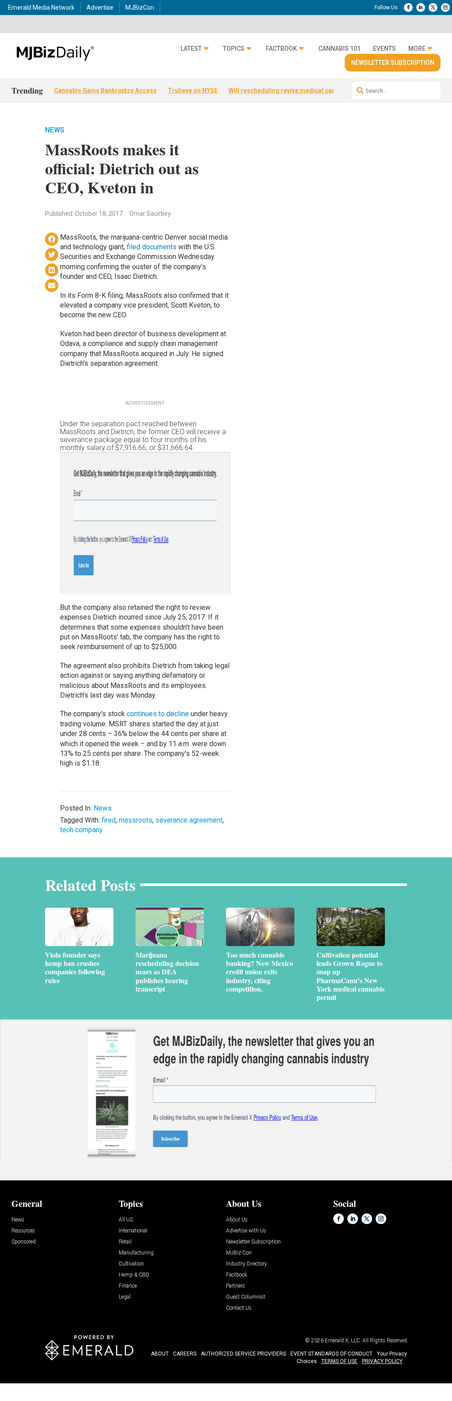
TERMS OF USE (339, 1361)
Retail (125, 1242)
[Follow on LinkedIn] (420, 7)
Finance (128, 1286)
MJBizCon (139, 7)
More (417, 48)
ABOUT (160, 1354)
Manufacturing (136, 1253)
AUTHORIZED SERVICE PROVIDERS (243, 1354)
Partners (235, 1286)
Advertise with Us (246, 1231)
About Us (237, 1220)
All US (126, 1220)
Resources (23, 1231)
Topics (234, 48)
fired (109, 820)
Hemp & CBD (134, 1275)
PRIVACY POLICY (382, 1361)
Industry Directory (246, 1264)
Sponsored (23, 1242)
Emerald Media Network (41, 7)
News (54, 130)
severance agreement (188, 820)
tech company (81, 830)
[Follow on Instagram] (445, 7)
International (133, 1231)
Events (384, 48)
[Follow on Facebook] (408, 7)
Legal (125, 1297)
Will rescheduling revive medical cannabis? (292, 90)
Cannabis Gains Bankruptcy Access (105, 90)
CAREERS (184, 1354)
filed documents (152, 247)
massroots (135, 820)
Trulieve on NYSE (193, 90)
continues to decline (158, 714)
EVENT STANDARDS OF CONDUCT (331, 1354)
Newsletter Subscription (392, 62)
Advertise (100, 7)
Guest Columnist (245, 1297)
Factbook (281, 48)
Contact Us (239, 1308)
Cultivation (131, 1264)
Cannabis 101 (339, 48)
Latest (191, 48)
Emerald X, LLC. (343, 1340)
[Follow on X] (433, 7)
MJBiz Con (239, 1253)
